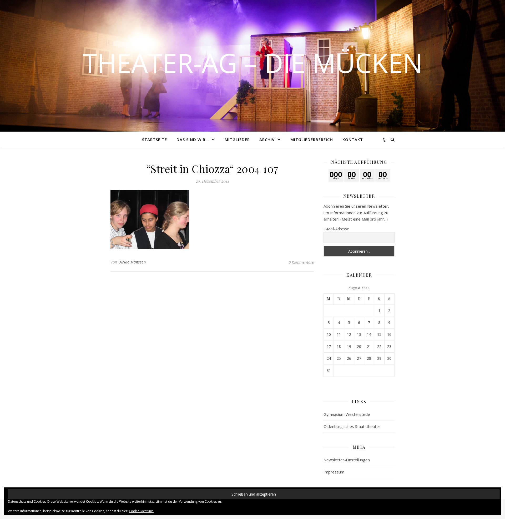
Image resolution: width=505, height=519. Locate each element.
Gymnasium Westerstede (347, 414)
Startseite (154, 139)
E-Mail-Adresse (336, 228)
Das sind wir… (192, 139)
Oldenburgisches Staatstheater (352, 426)
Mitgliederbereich (311, 139)
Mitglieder (237, 139)
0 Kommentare (301, 262)
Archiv (267, 139)
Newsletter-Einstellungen (347, 459)
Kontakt (352, 139)
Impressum (334, 472)
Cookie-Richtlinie (141, 511)
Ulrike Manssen (132, 262)
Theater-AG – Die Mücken (253, 62)
